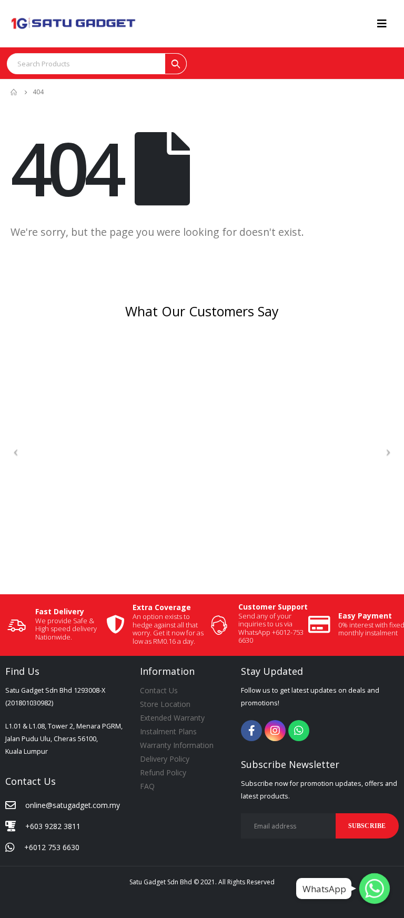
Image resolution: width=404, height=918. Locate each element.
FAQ (147, 786)
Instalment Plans (168, 731)
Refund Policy (163, 772)
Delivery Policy (164, 759)
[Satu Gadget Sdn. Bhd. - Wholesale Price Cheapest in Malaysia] (74, 23)
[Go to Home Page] (14, 92)
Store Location (165, 704)
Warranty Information (177, 745)
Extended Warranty (172, 718)
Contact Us (159, 690)
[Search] (176, 63)
